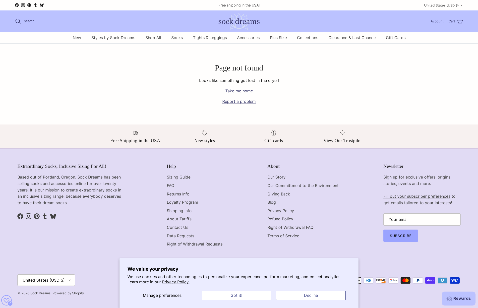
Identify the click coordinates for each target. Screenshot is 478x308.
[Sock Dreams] (239, 21)
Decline (311, 295)
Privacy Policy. (175, 281)
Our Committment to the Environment (303, 185)
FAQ (170, 185)
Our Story (276, 177)
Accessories (248, 37)
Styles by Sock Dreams (113, 37)
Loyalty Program (182, 202)
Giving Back (278, 193)
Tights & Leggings (210, 37)
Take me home (239, 90)
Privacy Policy (280, 210)
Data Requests (180, 235)
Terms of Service (283, 235)
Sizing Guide (178, 177)
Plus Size (278, 37)
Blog (271, 202)
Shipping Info (179, 210)
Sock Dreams (40, 293)
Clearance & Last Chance (352, 37)
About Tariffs (179, 218)
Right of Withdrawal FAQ (290, 227)
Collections (307, 37)
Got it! (236, 295)
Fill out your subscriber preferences (416, 196)
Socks (177, 37)
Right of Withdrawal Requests (195, 244)
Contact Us (177, 227)
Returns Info (178, 193)
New (77, 37)
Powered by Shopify (68, 293)
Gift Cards (396, 37)
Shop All (153, 37)
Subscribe (401, 236)
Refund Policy (280, 218)
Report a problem (239, 101)
